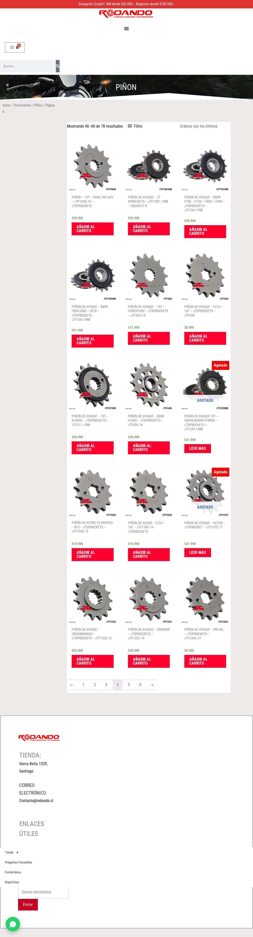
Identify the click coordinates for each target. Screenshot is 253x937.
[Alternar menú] (126, 28)
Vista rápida (92, 187)
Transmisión (22, 105)
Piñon (38, 105)
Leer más (197, 448)
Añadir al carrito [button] (86, 228)
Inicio (6, 105)
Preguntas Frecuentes (18, 862)
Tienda (9, 852)
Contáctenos (13, 872)
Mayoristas (12, 882)
